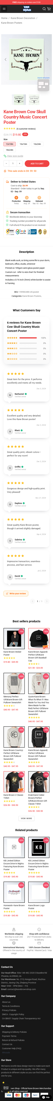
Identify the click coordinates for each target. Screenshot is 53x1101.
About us (6, 1002)
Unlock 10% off (6, 1088)
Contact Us (7, 1044)
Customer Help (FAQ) (11, 1048)
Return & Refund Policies (13, 1040)
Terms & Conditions (11, 1006)
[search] (44, 9)
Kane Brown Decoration (23, 18)
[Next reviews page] (46, 601)
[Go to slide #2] (34, 99)
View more (26, 818)
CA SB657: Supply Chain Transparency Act (21, 1018)
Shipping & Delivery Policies (14, 1032)
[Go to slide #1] (19, 99)
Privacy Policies (9, 1010)
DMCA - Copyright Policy (13, 1014)
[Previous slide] (6, 59)
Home (4, 18)
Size (6, 139)
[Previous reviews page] (32, 601)
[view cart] (49, 9)
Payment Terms (9, 1036)
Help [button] (47, 1097)
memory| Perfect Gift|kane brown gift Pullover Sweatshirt (13, 699)
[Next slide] (47, 59)
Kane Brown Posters (11, 22)
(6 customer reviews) (26, 129)
